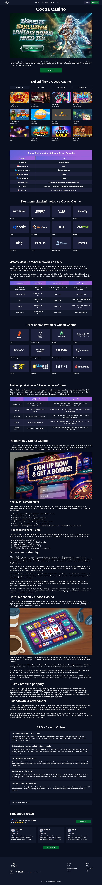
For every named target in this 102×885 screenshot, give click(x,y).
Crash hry (60, 87)
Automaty (81, 87)
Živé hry (39, 87)
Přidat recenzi (83, 821)
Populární (18, 87)
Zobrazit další (51, 847)
